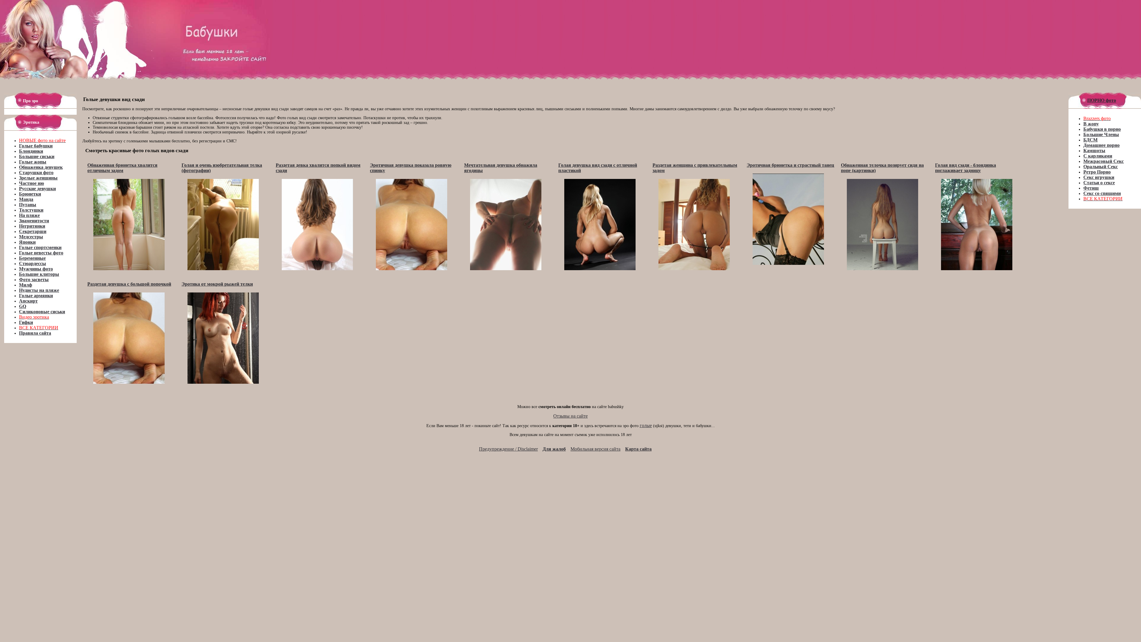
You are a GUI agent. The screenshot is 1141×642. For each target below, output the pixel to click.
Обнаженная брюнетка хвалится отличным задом (122, 168)
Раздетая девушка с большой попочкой (129, 284)
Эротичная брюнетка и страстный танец (790, 165)
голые (646, 425)
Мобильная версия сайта (595, 448)
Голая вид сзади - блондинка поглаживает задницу (965, 168)
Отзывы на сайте (570, 415)
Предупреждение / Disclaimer (508, 448)
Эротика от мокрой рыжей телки (217, 284)
